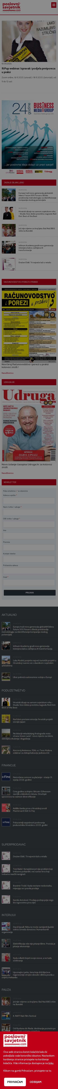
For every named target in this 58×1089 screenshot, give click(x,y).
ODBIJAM (36, 1082)
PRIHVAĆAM (15, 1082)
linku (50, 1063)
